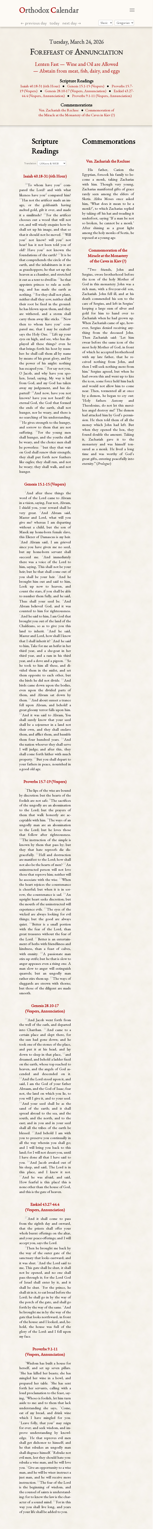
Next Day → (71, 23)
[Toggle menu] (132, 10)
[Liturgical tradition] (106, 23)
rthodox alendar (49, 10)
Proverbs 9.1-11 (102, 95)
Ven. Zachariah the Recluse (59, 110)
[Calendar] (124, 23)
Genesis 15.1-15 (85, 86)
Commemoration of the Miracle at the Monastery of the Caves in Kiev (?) (76, 112)
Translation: (30, 163)
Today (54, 23)
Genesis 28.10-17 (75, 90)
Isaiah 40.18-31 (40, 86)
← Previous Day (34, 23)
